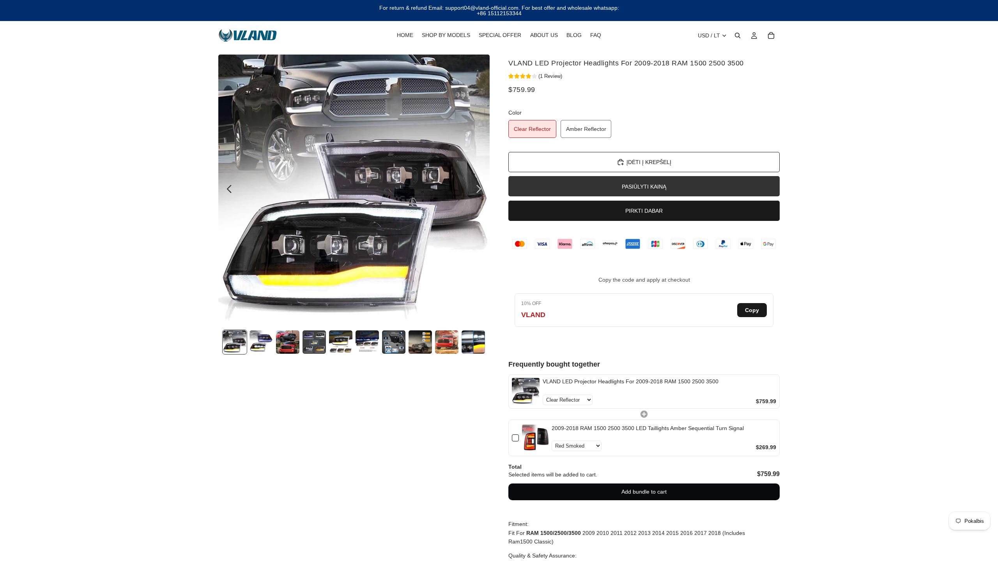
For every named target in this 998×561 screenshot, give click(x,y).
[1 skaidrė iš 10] (234, 342)
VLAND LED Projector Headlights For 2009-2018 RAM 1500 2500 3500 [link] (630, 381)
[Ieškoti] (737, 35)
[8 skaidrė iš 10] (420, 342)
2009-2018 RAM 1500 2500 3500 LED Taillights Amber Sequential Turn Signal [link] (648, 428)
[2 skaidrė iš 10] (261, 342)
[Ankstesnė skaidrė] (227, 190)
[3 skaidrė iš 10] (287, 342)
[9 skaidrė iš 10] (446, 342)
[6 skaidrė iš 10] (367, 342)
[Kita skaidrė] (481, 190)
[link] (526, 392)
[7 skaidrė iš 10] (393, 342)
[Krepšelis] (771, 35)
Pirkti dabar (644, 211)
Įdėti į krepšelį (648, 162)
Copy (752, 310)
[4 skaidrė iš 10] (314, 342)
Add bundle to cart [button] (644, 492)
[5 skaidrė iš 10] (340, 342)
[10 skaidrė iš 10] (473, 342)
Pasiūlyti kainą (644, 186)
